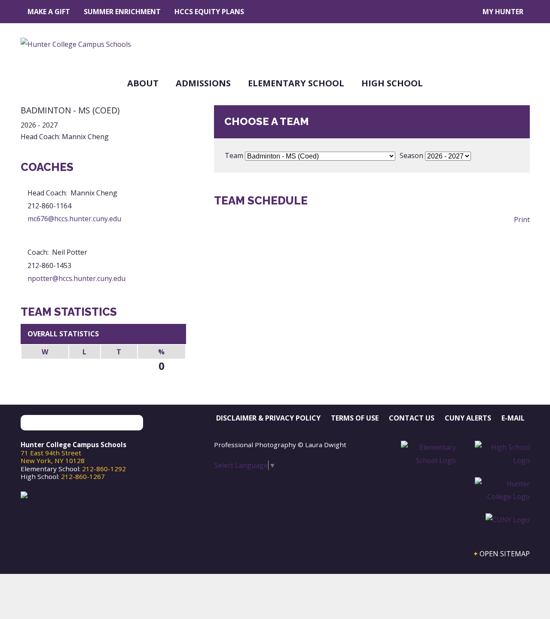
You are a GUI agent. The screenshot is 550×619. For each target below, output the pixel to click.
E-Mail (513, 418)
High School (392, 83)
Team (234, 155)
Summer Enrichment (122, 11)
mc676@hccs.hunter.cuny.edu (74, 218)
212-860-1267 (83, 476)
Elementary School (296, 83)
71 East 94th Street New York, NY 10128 (53, 456)
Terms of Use (355, 418)
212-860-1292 (104, 468)
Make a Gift (49, 11)
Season (411, 155)
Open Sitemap (505, 553)
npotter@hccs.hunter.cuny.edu (76, 278)
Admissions (203, 83)
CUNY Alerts (468, 418)
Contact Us (411, 418)
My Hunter (503, 11)
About (143, 83)
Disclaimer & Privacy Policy (268, 418)
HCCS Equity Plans (209, 11)
